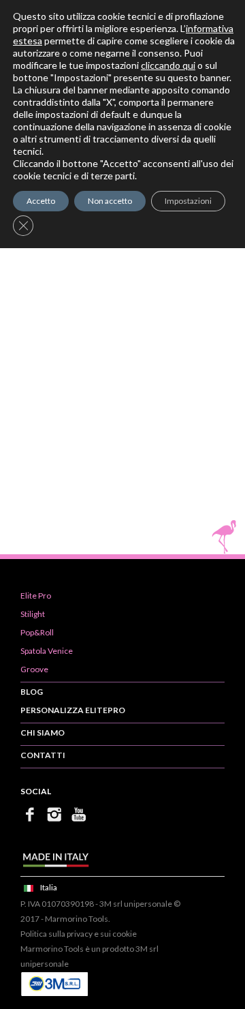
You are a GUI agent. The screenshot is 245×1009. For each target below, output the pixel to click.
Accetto (41, 201)
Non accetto (110, 201)
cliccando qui (168, 65)
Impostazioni (188, 201)
